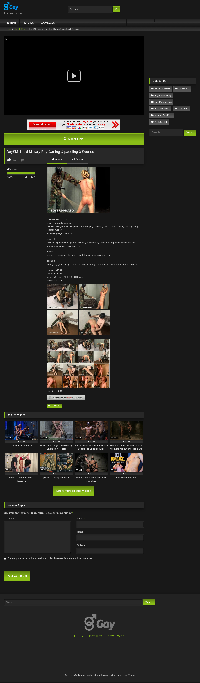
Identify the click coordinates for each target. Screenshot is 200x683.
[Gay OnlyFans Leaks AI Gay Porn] (11, 6)
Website (81, 545)
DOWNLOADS (47, 23)
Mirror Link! (75, 139)
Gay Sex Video (162, 108)
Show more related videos (73, 490)
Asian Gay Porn (162, 88)
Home (13, 23)
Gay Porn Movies (163, 102)
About (58, 159)
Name (81, 518)
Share (79, 159)
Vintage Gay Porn (163, 115)
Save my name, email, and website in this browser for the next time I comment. (51, 558)
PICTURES (28, 23)
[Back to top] (190, 674)
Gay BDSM (20, 29)
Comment (9, 518)
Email (81, 532)
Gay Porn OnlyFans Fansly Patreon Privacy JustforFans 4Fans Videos (100, 675)
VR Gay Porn (161, 121)
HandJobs (183, 108)
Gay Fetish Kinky (163, 95)
